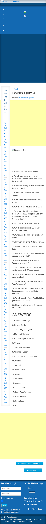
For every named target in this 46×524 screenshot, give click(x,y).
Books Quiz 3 (32, 470)
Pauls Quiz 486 (5, 269)
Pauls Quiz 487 (5, 255)
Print (16, 89)
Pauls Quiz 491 (5, 198)
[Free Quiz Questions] (10, 1)
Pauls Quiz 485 (5, 283)
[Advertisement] (23, 58)
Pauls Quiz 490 (5, 213)
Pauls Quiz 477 (5, 397)
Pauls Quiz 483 (5, 312)
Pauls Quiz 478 (5, 383)
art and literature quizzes (26, 98)
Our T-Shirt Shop (35, 509)
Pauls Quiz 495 (5, 142)
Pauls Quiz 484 (5, 298)
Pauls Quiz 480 (5, 354)
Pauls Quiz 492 (5, 184)
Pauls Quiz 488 (5, 241)
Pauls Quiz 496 (5, 128)
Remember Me (7, 498)
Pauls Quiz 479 (5, 368)
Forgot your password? (10, 509)
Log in (4, 505)
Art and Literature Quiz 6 (31, 463)
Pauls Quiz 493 (5, 170)
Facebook (32, 492)
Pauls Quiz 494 (5, 156)
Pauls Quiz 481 (5, 340)
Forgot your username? (10, 512)
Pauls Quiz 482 (5, 326)
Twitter (30, 488)
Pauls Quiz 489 (5, 227)
